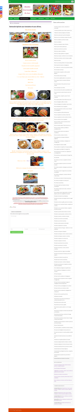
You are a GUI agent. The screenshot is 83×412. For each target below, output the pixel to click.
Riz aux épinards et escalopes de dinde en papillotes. (61, 138)
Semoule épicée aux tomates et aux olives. (61, 358)
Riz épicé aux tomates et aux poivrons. (61, 257)
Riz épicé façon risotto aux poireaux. (60, 259)
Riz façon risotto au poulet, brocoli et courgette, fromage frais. (63, 279)
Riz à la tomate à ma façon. (59, 69)
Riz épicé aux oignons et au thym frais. (61, 238)
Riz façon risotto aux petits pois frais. (61, 294)
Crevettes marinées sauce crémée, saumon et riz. (63, 30)
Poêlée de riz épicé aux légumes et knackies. (62, 32)
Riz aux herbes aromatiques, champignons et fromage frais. (62, 141)
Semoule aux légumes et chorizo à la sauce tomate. (63, 344)
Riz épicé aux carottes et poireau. (60, 220)
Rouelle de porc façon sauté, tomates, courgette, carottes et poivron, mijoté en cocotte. (63, 389)
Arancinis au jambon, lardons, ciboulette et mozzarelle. (61, 27)
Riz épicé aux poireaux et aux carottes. (61, 243)
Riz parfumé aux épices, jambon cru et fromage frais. (62, 307)
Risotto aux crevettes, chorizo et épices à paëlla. (63, 58)
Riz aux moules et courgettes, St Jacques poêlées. (63, 146)
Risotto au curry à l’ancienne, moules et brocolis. (63, 37)
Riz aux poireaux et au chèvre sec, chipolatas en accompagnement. (62, 152)
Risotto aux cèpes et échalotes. (60, 51)
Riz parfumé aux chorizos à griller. (60, 304)
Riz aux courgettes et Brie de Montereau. (61, 112)
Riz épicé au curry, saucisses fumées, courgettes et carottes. (63, 205)
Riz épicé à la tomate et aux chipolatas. (61, 196)
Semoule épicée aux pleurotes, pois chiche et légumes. (62, 355)
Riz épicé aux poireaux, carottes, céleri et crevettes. (61, 248)
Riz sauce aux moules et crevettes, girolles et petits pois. (63, 333)
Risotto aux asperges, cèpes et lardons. (61, 44)
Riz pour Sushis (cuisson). (58, 325)
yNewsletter (41, 18)
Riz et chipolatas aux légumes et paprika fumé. (62, 267)
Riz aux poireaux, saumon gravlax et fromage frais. (63, 155)
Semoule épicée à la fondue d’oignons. (61, 348)
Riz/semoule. (17, 23)
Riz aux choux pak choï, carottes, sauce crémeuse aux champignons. (63, 109)
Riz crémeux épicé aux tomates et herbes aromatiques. (61, 186)
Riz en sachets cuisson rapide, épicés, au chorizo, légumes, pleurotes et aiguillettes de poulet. (63, 193)
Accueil (10, 18)
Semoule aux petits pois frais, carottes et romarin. (63, 346)
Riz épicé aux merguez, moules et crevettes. (62, 236)
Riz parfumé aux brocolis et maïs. (60, 302)
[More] (1, 16)
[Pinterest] (1, 12)
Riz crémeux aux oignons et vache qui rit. (61, 180)
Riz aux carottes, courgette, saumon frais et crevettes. (62, 96)
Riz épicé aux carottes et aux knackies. (61, 218)
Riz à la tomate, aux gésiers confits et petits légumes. (62, 73)
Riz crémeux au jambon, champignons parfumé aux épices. (63, 168)
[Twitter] (1, 10)
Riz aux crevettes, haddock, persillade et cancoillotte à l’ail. (61, 128)
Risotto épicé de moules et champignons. (61, 65)
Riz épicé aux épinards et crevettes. (60, 225)
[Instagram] (1, 14)
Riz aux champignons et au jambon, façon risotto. (63, 104)
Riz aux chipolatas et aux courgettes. (60, 106)
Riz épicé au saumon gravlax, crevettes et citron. (63, 213)
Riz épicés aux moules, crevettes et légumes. (62, 261)
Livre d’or (53, 18)
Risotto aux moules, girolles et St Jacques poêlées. (63, 62)
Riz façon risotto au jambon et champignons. (62, 276)
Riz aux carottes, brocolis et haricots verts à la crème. (62, 93)
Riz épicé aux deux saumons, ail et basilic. (61, 223)
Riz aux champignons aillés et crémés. (61, 101)
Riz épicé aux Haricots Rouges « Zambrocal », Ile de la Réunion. (63, 228)
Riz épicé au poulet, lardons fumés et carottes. (62, 211)
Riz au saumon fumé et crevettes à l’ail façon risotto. (62, 81)
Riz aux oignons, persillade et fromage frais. (62, 149)
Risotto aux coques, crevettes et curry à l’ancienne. (63, 55)
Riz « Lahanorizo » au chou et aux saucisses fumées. (63, 67)
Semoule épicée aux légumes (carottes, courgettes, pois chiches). (63, 352)
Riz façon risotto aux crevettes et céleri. (61, 288)
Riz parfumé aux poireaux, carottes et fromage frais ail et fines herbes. (62, 315)
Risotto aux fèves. (57, 60)
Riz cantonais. (56, 157)
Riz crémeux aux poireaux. (59, 182)
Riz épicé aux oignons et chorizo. (60, 240)
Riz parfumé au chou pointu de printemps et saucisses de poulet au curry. (62, 299)
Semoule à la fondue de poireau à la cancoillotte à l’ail (63, 336)
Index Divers (33, 18)
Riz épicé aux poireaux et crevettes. (60, 245)
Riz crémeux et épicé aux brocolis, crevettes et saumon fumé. (62, 189)
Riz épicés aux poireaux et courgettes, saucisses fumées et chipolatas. (63, 265)
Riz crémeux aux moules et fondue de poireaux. (62, 178)
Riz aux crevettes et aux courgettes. (60, 119)
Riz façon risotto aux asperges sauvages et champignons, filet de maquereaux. (62, 283)
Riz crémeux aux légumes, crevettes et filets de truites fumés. (62, 175)
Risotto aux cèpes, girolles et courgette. (61, 53)
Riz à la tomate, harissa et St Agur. (60, 75)
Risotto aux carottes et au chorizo (60, 48)
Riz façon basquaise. (57, 273)
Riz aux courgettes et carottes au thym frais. (62, 114)
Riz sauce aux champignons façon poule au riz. (62, 329)
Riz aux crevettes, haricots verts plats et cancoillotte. (61, 132)
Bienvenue (16, 18)
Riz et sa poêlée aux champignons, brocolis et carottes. (62, 271)
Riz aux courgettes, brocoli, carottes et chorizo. (62, 117)
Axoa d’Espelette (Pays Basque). (60, 368)
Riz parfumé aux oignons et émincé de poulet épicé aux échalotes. (63, 311)
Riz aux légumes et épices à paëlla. (60, 144)
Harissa (28, 160)
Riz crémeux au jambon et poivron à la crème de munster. (62, 164)
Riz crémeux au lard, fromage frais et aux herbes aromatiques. (62, 171)
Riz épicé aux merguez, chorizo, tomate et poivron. (63, 233)
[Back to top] (80, 409)
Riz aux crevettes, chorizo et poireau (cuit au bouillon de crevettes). (62, 122)
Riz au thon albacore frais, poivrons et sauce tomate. (62, 84)
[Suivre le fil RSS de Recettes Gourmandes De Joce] (9, 1)
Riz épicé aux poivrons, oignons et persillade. (62, 251)
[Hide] (0, 18)
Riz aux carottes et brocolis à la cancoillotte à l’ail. (63, 89)
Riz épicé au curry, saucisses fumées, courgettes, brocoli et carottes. (63, 209)
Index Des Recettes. (24, 18)
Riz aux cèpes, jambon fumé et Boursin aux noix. (62, 99)
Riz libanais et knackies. (58, 296)
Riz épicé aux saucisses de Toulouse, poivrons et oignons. (63, 254)
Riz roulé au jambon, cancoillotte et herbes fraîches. (63, 327)
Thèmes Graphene (19, 410)
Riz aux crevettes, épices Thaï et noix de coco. (62, 125)
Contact (47, 18)
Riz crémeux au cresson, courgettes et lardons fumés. (62, 160)
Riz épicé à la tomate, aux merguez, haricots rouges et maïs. (63, 199)
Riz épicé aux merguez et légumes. (60, 231)
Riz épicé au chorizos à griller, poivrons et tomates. (63, 202)
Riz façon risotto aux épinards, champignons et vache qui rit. (62, 291)
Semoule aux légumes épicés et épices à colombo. (63, 341)
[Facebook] (1, 7)
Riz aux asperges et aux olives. (59, 87)
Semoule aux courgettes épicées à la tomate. (62, 339)
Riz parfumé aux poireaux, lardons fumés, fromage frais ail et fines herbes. (63, 318)
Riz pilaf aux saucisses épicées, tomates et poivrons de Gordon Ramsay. (63, 322)
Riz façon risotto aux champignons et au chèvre (62, 285)
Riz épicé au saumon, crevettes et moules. (61, 216)
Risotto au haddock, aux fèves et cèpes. (61, 39)
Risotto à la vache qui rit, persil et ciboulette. (62, 35)
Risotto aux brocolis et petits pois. (60, 46)
